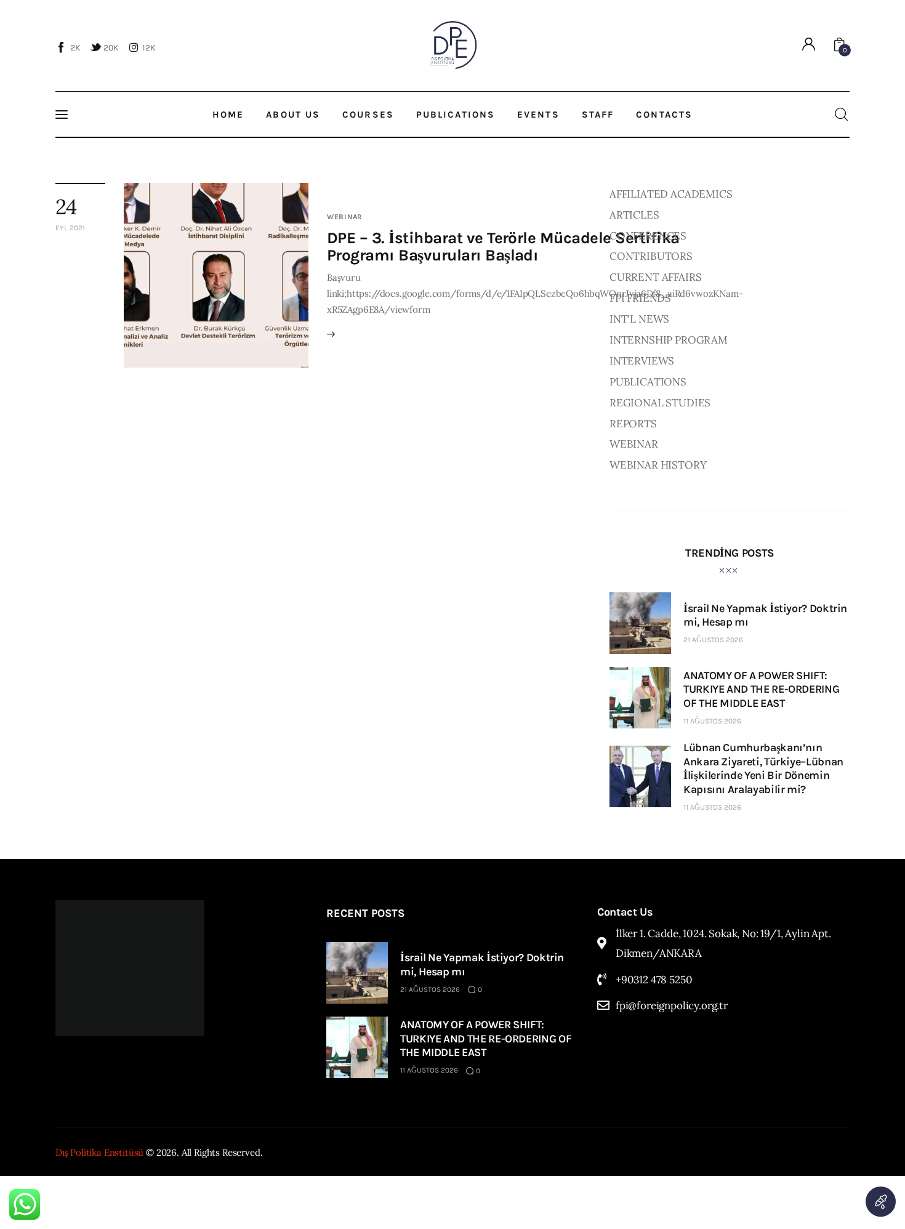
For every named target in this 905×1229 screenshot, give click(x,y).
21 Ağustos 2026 (713, 639)
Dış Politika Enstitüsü (99, 1152)
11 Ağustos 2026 (712, 721)
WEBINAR (345, 216)
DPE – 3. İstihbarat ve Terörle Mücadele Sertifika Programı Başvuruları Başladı (503, 246)
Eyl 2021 (70, 228)
